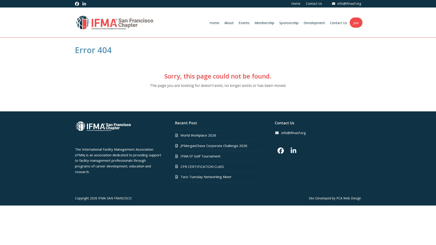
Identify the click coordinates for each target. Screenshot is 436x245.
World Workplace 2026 (198, 135)
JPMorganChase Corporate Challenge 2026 (214, 145)
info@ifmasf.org (349, 3)
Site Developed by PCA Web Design (335, 198)
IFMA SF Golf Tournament (200, 156)
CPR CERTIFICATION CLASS (202, 166)
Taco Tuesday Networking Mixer (206, 176)
